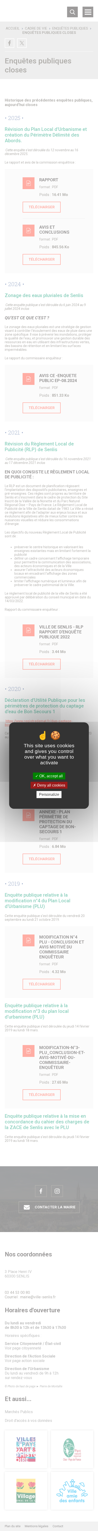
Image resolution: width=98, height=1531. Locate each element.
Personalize (49, 794)
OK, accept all (50, 776)
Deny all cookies (50, 785)
